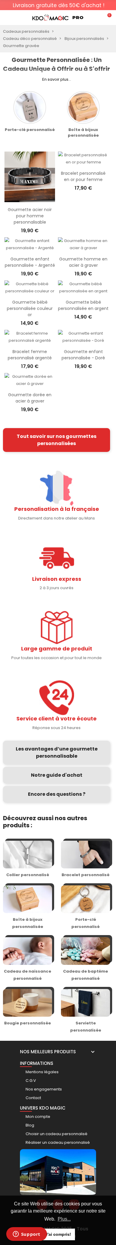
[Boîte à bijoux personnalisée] (27, 907)
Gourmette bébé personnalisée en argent (83, 305)
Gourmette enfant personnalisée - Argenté (30, 262)
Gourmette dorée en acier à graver (29, 398)
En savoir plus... (56, 79)
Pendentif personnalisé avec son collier (46, 132)
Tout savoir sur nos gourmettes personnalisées (56, 440)
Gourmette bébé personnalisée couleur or (30, 308)
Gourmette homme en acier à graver (83, 262)
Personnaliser (29, 199)
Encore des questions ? (56, 794)
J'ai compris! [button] (58, 1234)
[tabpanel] (59, 7)
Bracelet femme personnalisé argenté (30, 355)
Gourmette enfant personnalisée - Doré (83, 355)
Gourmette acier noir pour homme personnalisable (30, 216)
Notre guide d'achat (56, 775)
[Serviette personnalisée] (85, 1011)
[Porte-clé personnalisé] (85, 907)
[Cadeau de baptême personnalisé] (85, 959)
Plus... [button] (64, 1218)
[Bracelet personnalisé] (85, 860)
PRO (78, 17)
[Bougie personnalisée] (27, 1011)
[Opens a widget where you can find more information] (26, 1234)
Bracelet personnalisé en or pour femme (83, 176)
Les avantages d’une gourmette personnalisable (57, 752)
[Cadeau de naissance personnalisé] (27, 959)
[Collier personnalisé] (27, 860)
